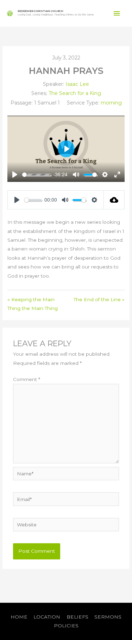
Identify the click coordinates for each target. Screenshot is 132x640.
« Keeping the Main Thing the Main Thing (32, 304)
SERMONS (107, 617)
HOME (19, 617)
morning (111, 103)
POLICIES (66, 625)
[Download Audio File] (114, 199)
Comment (26, 379)
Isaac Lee (77, 84)
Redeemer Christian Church (40, 11)
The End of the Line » (99, 299)
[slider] (36, 174)
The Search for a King (75, 93)
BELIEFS (77, 617)
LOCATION (46, 617)
